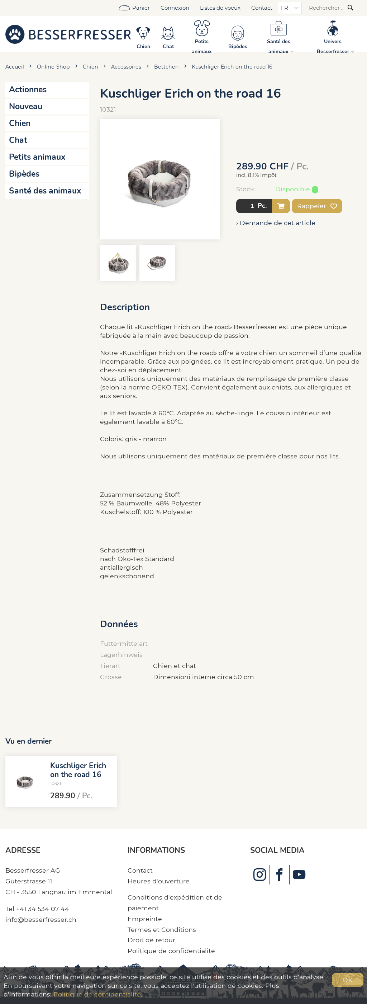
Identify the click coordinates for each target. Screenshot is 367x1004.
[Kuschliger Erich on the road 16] (25, 781)
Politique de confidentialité (171, 950)
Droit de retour (151, 940)
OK (348, 980)
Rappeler (312, 206)
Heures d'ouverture (159, 881)
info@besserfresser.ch (40, 919)
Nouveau (25, 106)
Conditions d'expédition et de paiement (175, 902)
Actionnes (28, 89)
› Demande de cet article (275, 223)
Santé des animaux (45, 190)
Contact (261, 8)
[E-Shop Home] (68, 34)
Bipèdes (24, 173)
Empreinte (145, 919)
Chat (18, 140)
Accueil (14, 67)
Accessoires (126, 67)
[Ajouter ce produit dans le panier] (281, 206)
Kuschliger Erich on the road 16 (232, 67)
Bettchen (166, 67)
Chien (90, 67)
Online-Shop (53, 67)
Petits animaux (37, 157)
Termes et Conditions (162, 929)
